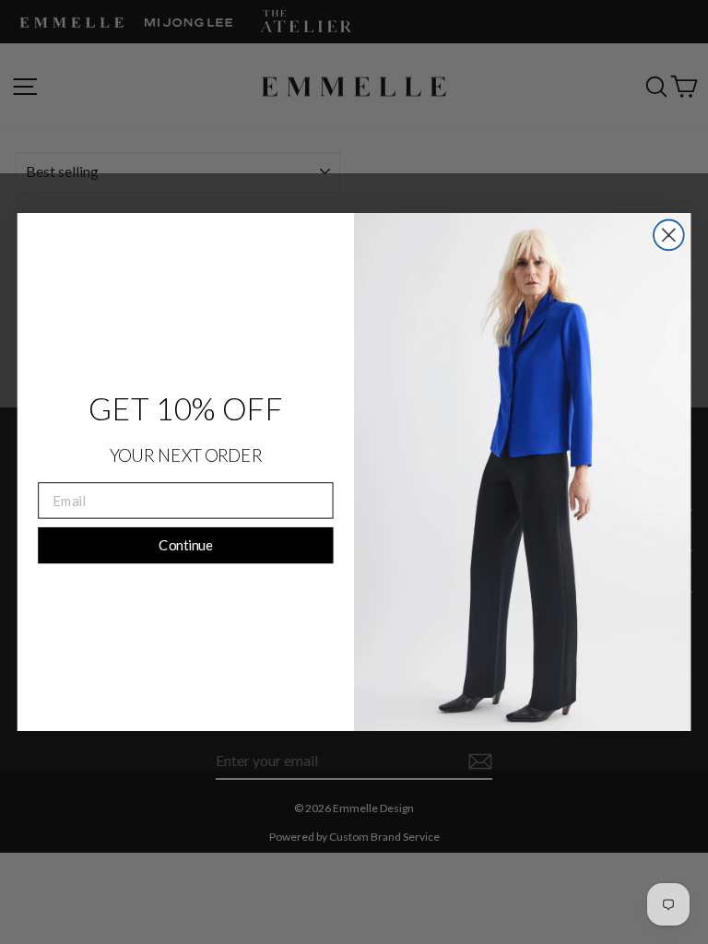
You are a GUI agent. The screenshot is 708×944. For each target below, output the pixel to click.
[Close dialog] (669, 235)
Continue (185, 545)
